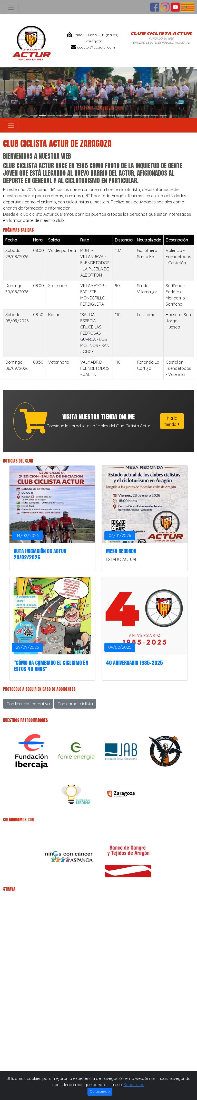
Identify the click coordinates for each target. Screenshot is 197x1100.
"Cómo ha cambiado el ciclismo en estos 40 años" (51, 666)
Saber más (134, 1084)
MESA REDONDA (121, 551)
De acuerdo (100, 1091)
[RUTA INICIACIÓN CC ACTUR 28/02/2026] (52, 504)
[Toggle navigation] (11, 7)
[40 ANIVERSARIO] (145, 615)
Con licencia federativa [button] (28, 703)
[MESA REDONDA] (145, 504)
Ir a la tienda (171, 421)
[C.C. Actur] (31, 42)
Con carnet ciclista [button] (75, 703)
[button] (14, 92)
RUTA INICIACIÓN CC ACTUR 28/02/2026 (40, 554)
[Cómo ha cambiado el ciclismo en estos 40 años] (52, 615)
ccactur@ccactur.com (96, 47)
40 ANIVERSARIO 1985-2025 (134, 663)
